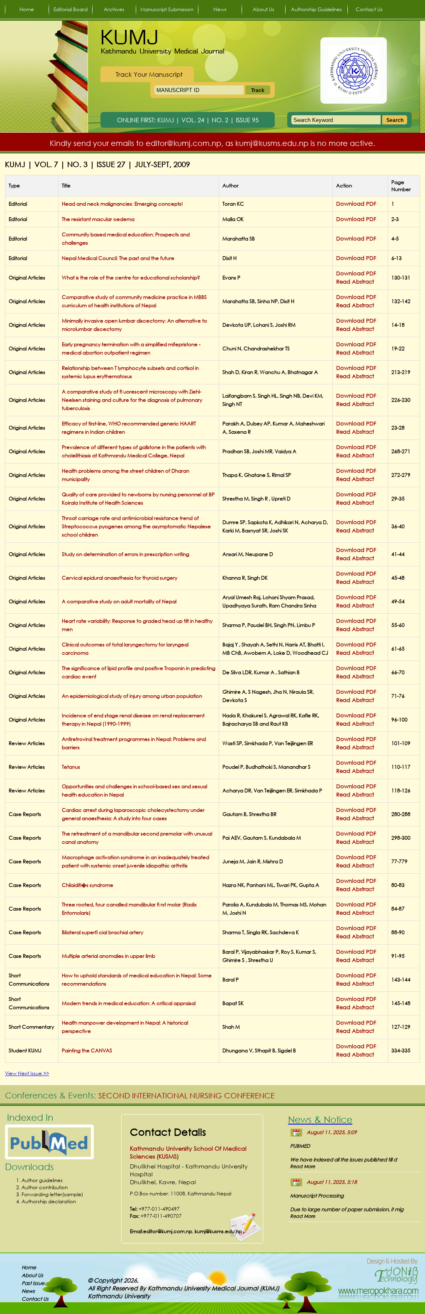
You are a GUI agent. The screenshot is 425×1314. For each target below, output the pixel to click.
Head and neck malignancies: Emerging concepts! (122, 203)
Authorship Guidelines (316, 9)
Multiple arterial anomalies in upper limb (108, 955)
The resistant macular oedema (98, 219)
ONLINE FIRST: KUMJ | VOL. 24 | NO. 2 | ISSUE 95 (188, 120)
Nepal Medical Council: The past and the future (118, 258)
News (220, 9)
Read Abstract (355, 281)
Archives (114, 9)
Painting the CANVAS (87, 1050)
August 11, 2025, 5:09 (332, 1132)
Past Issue (33, 1283)
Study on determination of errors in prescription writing (125, 554)
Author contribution (45, 1187)
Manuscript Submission (166, 9)
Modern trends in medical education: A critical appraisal (128, 1003)
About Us (263, 9)
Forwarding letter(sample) (52, 1194)
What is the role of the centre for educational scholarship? (131, 277)
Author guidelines (42, 1180)
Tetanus (71, 766)
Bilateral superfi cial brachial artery (102, 932)
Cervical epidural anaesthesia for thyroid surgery (119, 577)
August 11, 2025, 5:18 (332, 1181)
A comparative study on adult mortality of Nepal (119, 601)
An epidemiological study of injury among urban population (132, 696)
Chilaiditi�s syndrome (87, 885)
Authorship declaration (49, 1201)
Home (27, 9)
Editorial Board (71, 9)
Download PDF (356, 203)
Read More (302, 1166)
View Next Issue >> (27, 1073)
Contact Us (369, 9)
